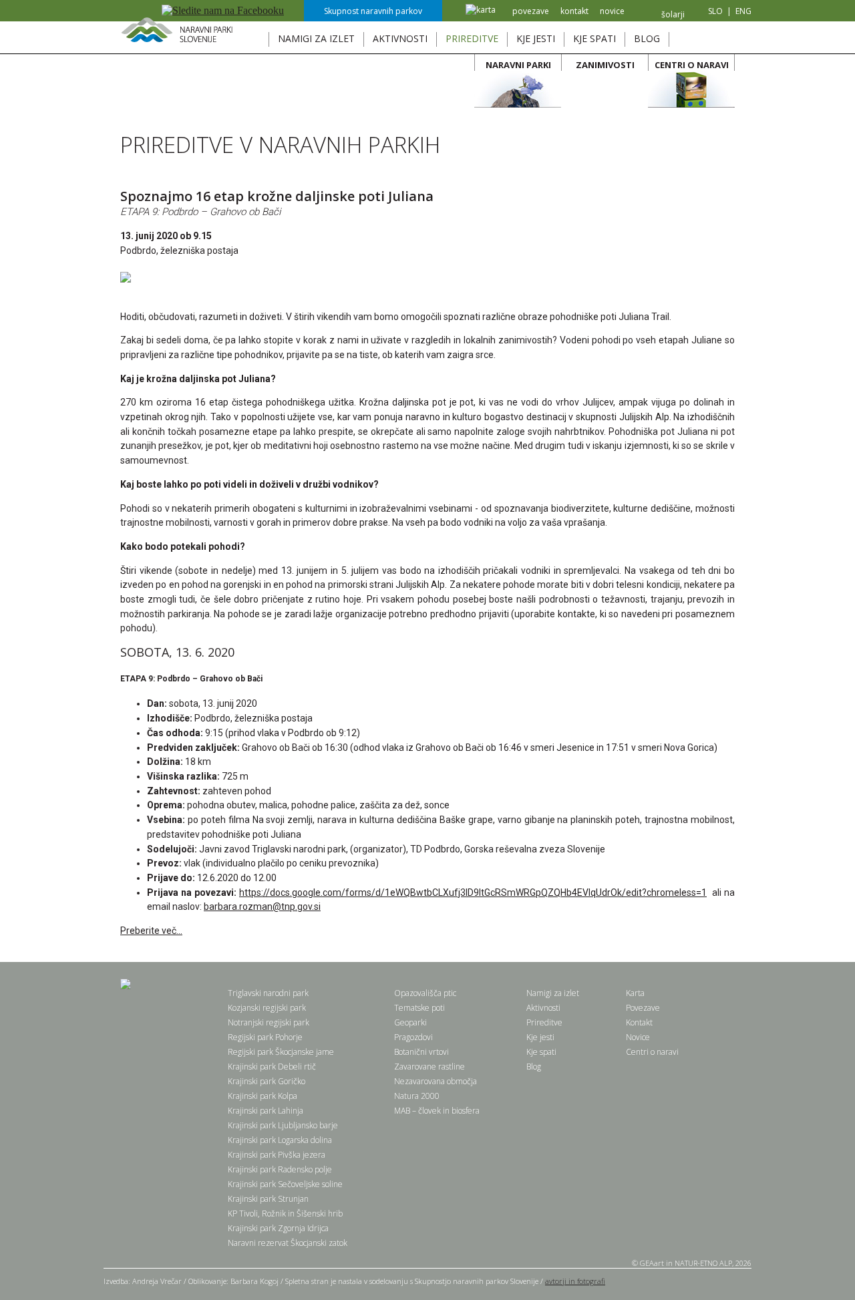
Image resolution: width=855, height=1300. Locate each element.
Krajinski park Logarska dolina (280, 1140)
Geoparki (410, 1022)
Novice (638, 1037)
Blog (533, 1066)
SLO (715, 11)
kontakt (574, 11)
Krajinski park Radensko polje (280, 1169)
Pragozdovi (413, 1037)
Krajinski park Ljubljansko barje (283, 1125)
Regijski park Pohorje (265, 1037)
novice (612, 11)
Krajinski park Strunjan (268, 1198)
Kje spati (541, 1052)
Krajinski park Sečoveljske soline (285, 1184)
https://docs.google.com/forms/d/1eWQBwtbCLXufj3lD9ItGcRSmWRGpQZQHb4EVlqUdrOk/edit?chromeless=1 (473, 892)
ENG (743, 11)
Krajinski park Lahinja (265, 1110)
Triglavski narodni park (268, 993)
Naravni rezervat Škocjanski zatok (287, 1243)
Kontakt (639, 1022)
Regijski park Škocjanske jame (281, 1052)
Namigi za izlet (552, 993)
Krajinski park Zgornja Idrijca (278, 1228)
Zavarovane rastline (429, 1066)
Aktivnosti (543, 1007)
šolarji (673, 14)
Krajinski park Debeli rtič (272, 1066)
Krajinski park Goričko (266, 1081)
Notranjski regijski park (268, 1022)
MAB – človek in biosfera (437, 1110)
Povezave (643, 1007)
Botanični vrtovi (421, 1052)
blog (647, 38)
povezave (530, 11)
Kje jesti (540, 1037)
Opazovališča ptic (425, 993)
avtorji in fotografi (575, 1281)
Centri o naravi (652, 1052)
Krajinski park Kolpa (262, 1096)
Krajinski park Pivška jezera (276, 1154)
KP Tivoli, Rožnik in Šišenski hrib (285, 1213)
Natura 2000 (417, 1096)
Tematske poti (419, 1007)
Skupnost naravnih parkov (373, 11)
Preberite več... (151, 930)
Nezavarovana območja (435, 1081)
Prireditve (544, 1022)
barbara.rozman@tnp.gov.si (262, 906)
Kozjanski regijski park (267, 1007)
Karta (635, 993)
